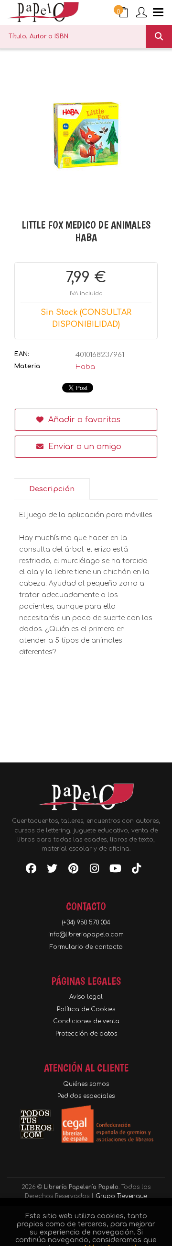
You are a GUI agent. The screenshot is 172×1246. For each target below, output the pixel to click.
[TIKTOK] (136, 870)
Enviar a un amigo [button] (83, 446)
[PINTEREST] (73, 870)
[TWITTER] (52, 870)
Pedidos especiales (86, 1096)
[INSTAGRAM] (94, 870)
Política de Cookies (86, 1009)
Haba (85, 367)
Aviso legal (86, 996)
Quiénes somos (86, 1084)
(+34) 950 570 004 (86, 922)
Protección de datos (86, 1033)
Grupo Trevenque (121, 1196)
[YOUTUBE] (115, 870)
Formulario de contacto (86, 947)
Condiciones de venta (86, 1021)
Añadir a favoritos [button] (83, 419)
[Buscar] (159, 36)
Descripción (52, 489)
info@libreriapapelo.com (86, 934)
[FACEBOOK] (31, 870)
